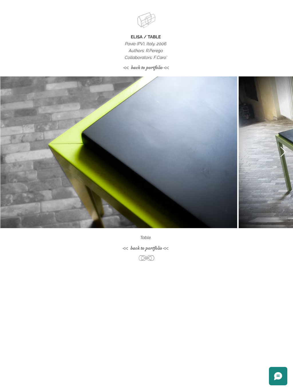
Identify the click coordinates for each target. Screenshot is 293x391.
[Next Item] (283, 152)
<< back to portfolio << (146, 67)
